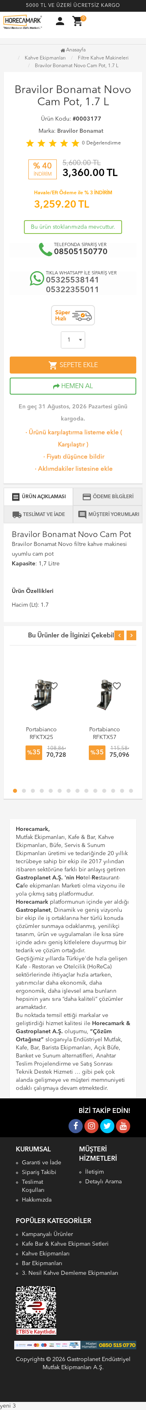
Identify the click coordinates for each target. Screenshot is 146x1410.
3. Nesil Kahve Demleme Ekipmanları (70, 1273)
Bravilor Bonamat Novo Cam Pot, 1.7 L (76, 66)
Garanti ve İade (41, 1163)
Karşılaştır (71, 445)
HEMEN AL (76, 386)
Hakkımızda (37, 1200)
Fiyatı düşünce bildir (73, 457)
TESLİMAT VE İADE (38, 515)
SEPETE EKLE (73, 365)
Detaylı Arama (103, 1182)
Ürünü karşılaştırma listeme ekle (71, 433)
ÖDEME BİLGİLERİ (107, 497)
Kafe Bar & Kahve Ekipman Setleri (65, 1244)
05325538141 (72, 280)
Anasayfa (75, 50)
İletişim (94, 1172)
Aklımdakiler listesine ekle (73, 469)
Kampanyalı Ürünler (47, 1234)
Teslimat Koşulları (33, 1186)
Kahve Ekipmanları (46, 1254)
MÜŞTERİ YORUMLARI (108, 515)
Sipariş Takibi (39, 1172)
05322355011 (72, 290)
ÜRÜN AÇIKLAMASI (38, 497)
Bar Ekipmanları (42, 1263)
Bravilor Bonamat (80, 131)
